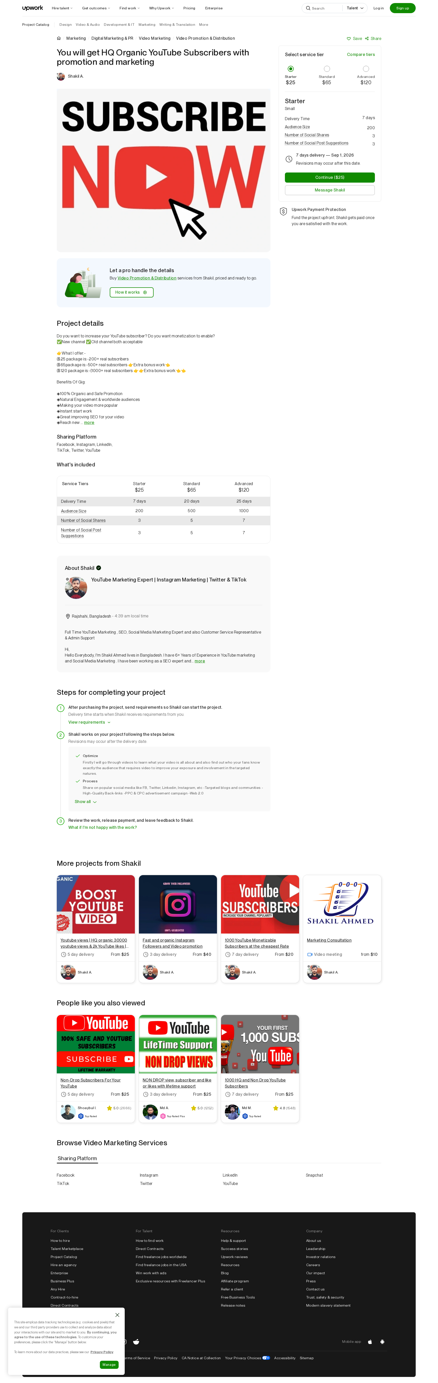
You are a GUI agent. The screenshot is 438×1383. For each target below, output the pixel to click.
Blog (225, 1273)
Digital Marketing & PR (112, 38)
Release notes (233, 1305)
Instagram (149, 1175)
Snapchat (314, 1175)
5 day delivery (81, 954)
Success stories (234, 1249)
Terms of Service (136, 1358)
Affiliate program (235, 1281)
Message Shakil (330, 189)
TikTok (63, 1183)
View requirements (86, 722)
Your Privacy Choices (247, 1358)
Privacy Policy (166, 1358)
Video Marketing (154, 38)
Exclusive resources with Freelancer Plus (170, 1281)
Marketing (76, 38)
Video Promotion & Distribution (147, 278)
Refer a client (232, 1289)
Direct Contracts (65, 1305)
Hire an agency (64, 1265)
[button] (85, 511)
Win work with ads (151, 1273)
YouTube (230, 1183)
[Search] (308, 8)
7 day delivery (245, 954)
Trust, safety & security (325, 1297)
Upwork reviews (234, 1257)
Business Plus (62, 1281)
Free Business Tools (238, 1297)
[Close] (117, 1315)
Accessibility (285, 1358)
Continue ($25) (329, 177)
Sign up (402, 8)
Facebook (66, 1175)
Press (311, 1281)
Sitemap (307, 1358)
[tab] (78, 1158)
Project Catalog (35, 25)
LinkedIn (230, 1175)
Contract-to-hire (64, 1297)
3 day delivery (163, 954)
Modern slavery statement (328, 1305)
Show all (83, 801)
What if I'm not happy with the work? (102, 827)
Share (376, 38)
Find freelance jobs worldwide (161, 1257)
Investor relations (321, 1257)
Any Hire (58, 1289)
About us (313, 1241)
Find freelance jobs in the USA (161, 1265)
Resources (230, 1265)
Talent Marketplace (67, 1249)
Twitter (146, 1183)
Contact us (315, 1289)
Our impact (315, 1273)
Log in (379, 8)
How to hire (60, 1241)
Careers (313, 1265)
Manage (109, 1365)
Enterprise (59, 1273)
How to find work (150, 1241)
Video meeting (328, 954)
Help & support (233, 1241)
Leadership (315, 1249)
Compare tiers (361, 54)
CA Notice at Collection (201, 1358)
